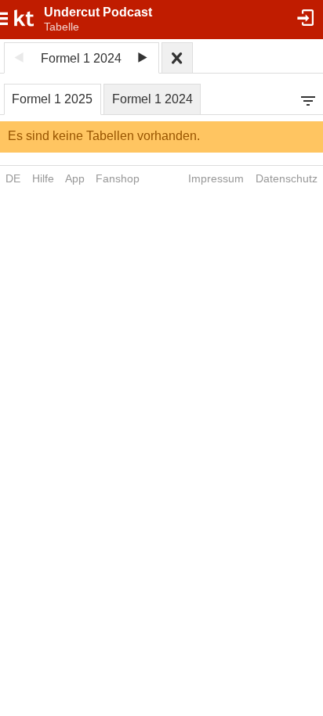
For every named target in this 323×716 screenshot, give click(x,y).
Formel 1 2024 (152, 99)
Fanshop (118, 178)
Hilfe (43, 178)
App (75, 178)
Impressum (216, 178)
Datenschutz (287, 178)
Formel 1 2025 (52, 99)
